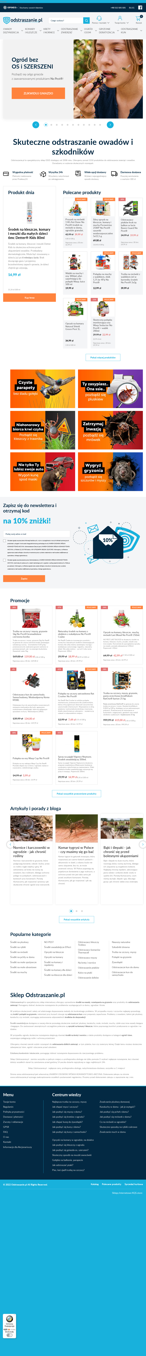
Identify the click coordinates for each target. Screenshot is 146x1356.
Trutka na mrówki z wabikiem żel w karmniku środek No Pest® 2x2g (130, 278)
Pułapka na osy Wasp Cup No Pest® (31, 758)
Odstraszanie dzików (88, 977)
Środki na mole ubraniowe (23, 967)
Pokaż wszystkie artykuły (76, 919)
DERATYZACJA (107, 30)
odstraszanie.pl (22, 20)
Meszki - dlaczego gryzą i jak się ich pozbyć (122, 849)
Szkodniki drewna (121, 947)
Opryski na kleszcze (54, 952)
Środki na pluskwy (19, 942)
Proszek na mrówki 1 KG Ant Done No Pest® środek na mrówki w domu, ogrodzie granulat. (75, 225)
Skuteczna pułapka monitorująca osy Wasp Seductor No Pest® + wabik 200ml (102, 325)
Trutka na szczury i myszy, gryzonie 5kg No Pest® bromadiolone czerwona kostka (30, 634)
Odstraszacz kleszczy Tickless (88, 943)
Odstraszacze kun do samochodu (122, 974)
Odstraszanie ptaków (88, 967)
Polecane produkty (111, 1184)
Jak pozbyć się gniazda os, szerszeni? (70, 1150)
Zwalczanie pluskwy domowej (115, 1101)
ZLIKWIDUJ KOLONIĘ (38, 93)
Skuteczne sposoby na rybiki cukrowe (118, 1126)
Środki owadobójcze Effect (57, 947)
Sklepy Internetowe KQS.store (127, 1192)
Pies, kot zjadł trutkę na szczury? (68, 1170)
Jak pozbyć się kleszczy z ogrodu (68, 1144)
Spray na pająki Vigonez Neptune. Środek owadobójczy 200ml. (75, 758)
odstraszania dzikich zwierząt (65, 1044)
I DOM (88, 30)
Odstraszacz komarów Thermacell (89, 951)
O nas (6, 1136)
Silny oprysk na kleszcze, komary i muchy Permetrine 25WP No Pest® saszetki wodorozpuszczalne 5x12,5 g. (103, 228)
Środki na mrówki (19, 952)
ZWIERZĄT (69, 30)
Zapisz (24, 578)
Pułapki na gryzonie (121, 957)
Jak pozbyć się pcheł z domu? (114, 1111)
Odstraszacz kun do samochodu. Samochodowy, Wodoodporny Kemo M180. (31, 697)
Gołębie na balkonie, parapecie (67, 1160)
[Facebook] (140, 7)
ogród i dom (126, 1035)
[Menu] (14, 1315)
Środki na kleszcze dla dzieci (58, 975)
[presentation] (35, 124)
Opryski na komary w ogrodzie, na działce (73, 1139)
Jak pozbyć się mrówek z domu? (115, 1116)
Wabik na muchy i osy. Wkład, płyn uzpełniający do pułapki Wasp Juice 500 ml (75, 279)
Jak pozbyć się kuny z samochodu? (69, 1131)
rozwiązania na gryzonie (101, 1002)
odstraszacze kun (75, 1014)
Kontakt (7, 1141)
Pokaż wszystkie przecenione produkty (76, 793)
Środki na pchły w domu (22, 957)
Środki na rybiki (18, 947)
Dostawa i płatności (13, 1116)
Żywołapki (117, 962)
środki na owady (83, 1002)
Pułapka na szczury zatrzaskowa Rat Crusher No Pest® (76, 695)
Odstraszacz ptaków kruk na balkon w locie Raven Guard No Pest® (129, 225)
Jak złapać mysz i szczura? (65, 1106)
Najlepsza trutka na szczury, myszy (69, 1101)
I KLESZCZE (31, 30)
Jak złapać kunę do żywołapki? (67, 1121)
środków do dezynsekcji (75, 1017)
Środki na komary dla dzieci (57, 970)
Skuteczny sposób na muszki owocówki (72, 1155)
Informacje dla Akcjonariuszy (17, 1147)
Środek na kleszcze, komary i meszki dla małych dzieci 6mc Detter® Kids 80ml (29, 233)
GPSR (6, 1126)
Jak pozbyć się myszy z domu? (67, 1111)
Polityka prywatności (13, 1111)
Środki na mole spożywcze (23, 962)
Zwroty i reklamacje (13, 1121)
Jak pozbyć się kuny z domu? (66, 1126)
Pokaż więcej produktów (103, 357)
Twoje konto (120, 22)
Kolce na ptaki (85, 972)
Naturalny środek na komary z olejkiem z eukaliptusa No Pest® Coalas (74, 634)
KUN (129, 30)
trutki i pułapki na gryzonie (24, 1014)
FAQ (5, 1131)
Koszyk (139, 20)
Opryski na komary (53, 957)
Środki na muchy (18, 972)
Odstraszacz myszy (87, 957)
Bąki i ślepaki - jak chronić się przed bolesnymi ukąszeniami (75, 851)
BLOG (131, 7)
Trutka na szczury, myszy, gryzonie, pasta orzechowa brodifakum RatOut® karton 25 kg (120, 696)
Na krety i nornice (87, 962)
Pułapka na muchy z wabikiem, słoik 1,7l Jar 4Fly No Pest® (102, 278)
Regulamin (8, 1106)
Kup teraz (30, 297)
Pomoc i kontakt (99, 22)
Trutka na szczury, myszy (124, 952)
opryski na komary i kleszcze (80, 1026)
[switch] (9, 1335)
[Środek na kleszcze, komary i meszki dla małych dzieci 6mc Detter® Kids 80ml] (29, 212)
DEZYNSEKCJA (11, 30)
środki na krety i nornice (75, 1035)
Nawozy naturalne (121, 942)
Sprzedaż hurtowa (134, 1184)
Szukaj (86, 20)
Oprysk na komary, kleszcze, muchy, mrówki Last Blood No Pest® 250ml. (121, 634)
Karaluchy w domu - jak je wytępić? (117, 1106)
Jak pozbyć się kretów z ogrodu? (68, 1116)
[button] (46, 125)
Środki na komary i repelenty (53, 964)
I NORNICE (49, 30)
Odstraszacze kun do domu (125, 967)
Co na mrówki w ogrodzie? (113, 1121)
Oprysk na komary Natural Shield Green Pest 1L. (74, 326)
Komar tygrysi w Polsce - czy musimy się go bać (31, 849)
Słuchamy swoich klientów (31, 7)
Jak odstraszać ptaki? (62, 1165)
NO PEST (49, 942)
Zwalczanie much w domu (113, 1131)
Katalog (95, 1184)
